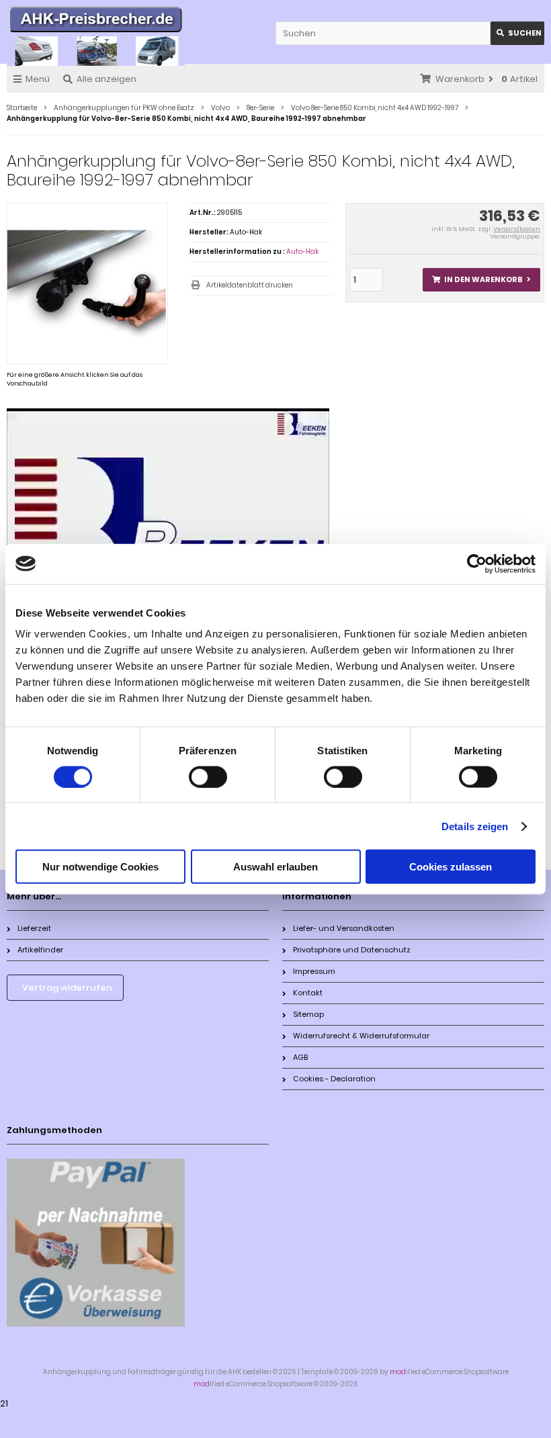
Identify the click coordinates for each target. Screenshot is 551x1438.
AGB (300, 1057)
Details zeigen (474, 826)
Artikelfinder (40, 949)
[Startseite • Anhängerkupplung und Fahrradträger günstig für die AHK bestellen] (96, 21)
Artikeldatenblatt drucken (249, 285)
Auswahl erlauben (275, 866)
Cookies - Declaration (334, 1078)
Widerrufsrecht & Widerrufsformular (361, 1035)
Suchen (517, 33)
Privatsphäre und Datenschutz (352, 949)
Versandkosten (516, 229)
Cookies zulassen (450, 866)
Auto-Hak (302, 251)
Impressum (314, 971)
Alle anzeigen (106, 79)
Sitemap (308, 1014)
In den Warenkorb (481, 280)
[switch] (208, 776)
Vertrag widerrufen (67, 987)
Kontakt (308, 992)
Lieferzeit (34, 928)
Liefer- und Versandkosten (343, 928)
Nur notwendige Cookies (100, 866)
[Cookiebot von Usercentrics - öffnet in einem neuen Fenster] (477, 563)
